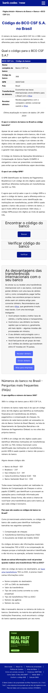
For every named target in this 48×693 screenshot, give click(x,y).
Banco (36, 11)
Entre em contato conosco (14, 672)
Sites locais (8, 667)
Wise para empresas (24, 367)
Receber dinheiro (24, 354)
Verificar (24, 254)
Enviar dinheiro (24, 361)
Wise (30, 96)
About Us (19, 667)
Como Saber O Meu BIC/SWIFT (17, 675)
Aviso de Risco (32, 669)
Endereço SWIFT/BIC (35, 672)
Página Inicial (8, 11)
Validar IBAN (36, 675)
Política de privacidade (34, 667)
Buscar (24, 234)
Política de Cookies (16, 669)
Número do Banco (24, 11)
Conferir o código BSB (18, 677)
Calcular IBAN (34, 677)
